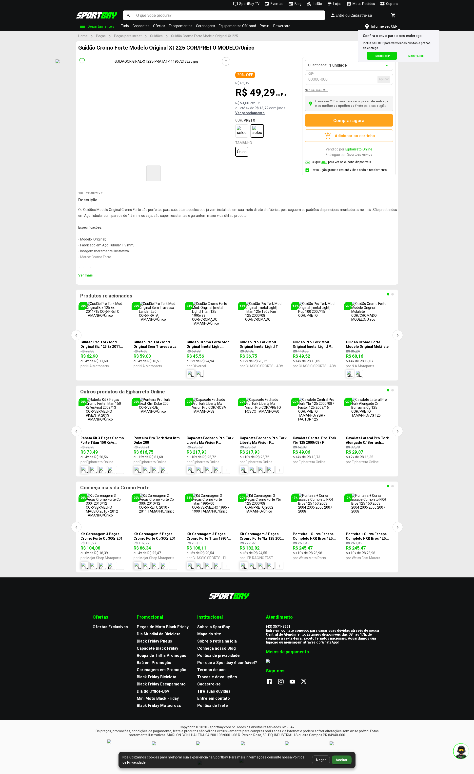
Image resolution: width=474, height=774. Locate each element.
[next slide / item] (251, 172)
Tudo (125, 26)
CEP (311, 73)
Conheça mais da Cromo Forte (114, 488)
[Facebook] (271, 682)
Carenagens (205, 26)
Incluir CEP (382, 56)
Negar (321, 760)
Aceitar (342, 760)
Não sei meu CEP (316, 90)
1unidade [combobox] (338, 65)
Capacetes (141, 26)
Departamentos (100, 26)
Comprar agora (348, 120)
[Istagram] (283, 682)
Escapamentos (180, 26)
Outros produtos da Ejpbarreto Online (122, 392)
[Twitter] (306, 682)
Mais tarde (416, 56)
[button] (153, 173)
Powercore (281, 26)
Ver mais (85, 275)
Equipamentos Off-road (237, 26)
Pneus (265, 26)
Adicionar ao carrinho (355, 135)
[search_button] (128, 15)
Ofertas (159, 26)
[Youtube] (295, 682)
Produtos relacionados (106, 296)
